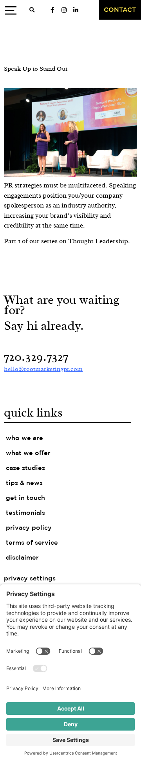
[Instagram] (64, 10)
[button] (31, 10)
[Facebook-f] (52, 10)
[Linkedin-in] (75, 10)
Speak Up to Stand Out (35, 69)
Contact (120, 10)
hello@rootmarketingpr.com (43, 369)
